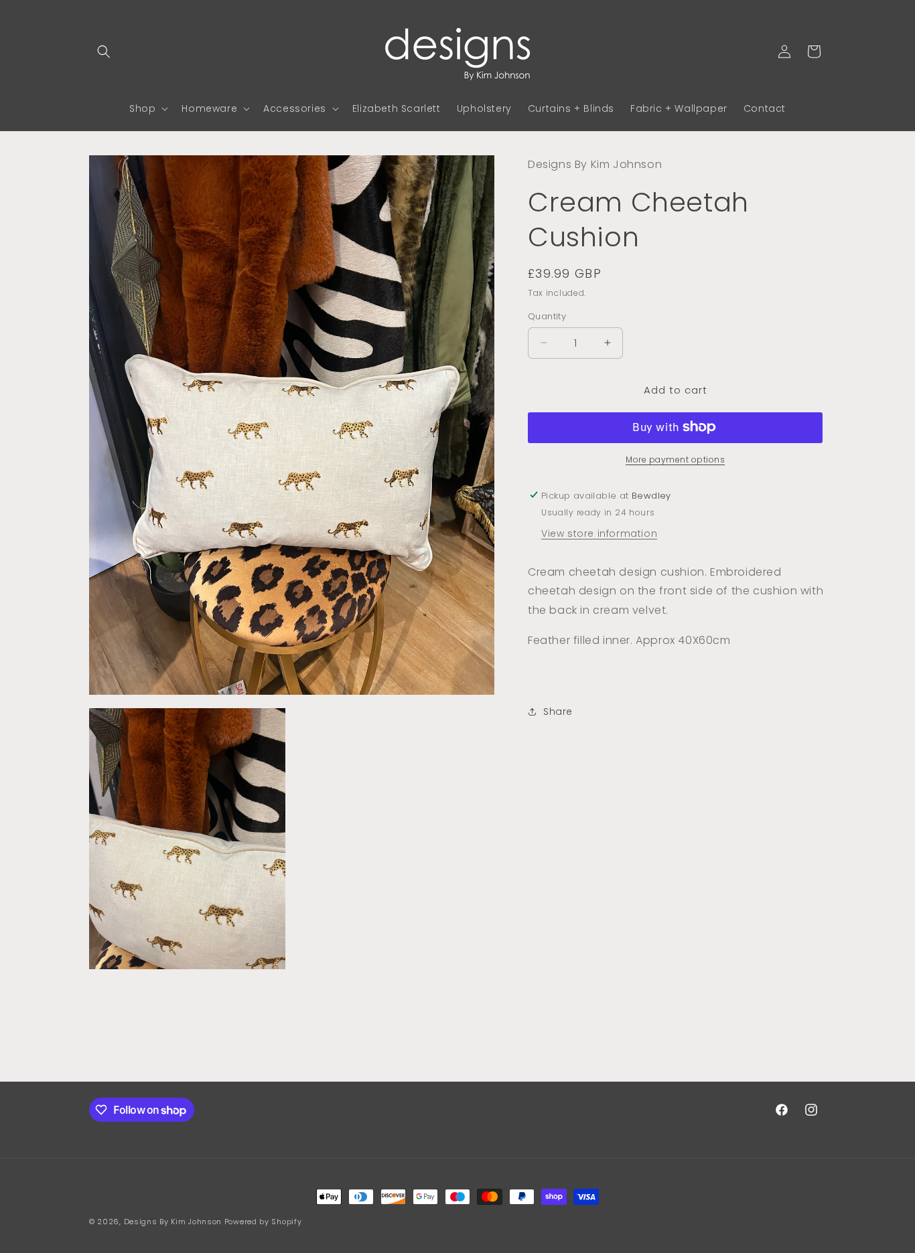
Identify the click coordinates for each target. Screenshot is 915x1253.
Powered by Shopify (263, 1221)
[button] (104, 51)
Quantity (547, 316)
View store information (599, 532)
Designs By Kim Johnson (173, 1221)
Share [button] (558, 711)
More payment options (675, 459)
